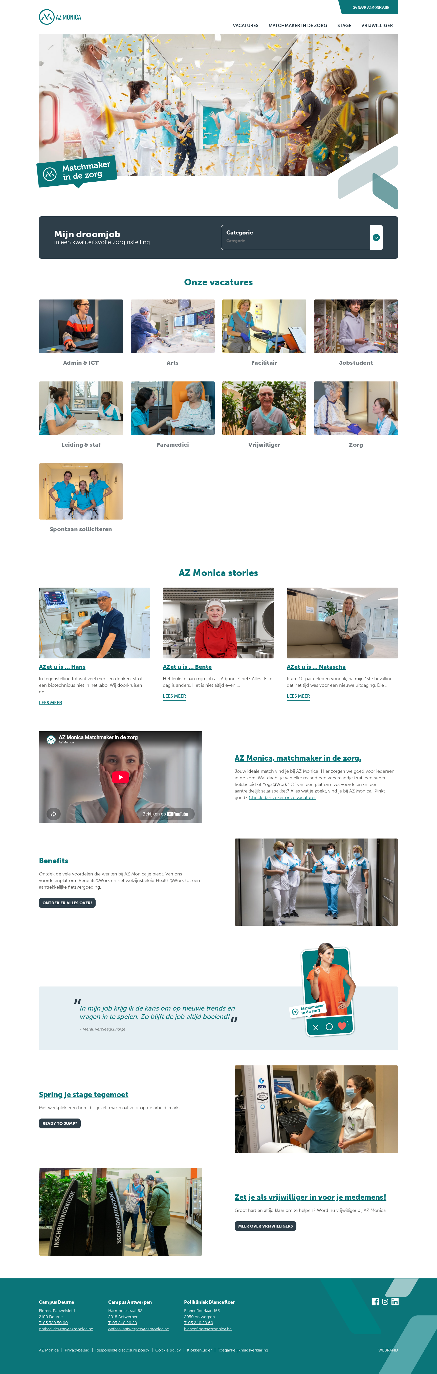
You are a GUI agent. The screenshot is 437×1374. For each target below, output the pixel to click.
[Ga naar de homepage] (60, 17)
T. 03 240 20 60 (198, 1322)
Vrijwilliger (377, 25)
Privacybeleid (77, 1350)
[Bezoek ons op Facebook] (375, 1302)
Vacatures (245, 25)
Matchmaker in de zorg (298, 25)
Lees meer (50, 702)
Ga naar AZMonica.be (371, 7)
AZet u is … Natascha (316, 666)
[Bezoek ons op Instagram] (385, 1302)
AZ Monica (49, 1350)
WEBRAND (388, 1350)
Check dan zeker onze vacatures (282, 797)
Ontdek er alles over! (67, 902)
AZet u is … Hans (62, 666)
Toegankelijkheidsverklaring (243, 1350)
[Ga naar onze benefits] (316, 882)
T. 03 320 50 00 (53, 1322)
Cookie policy (168, 1350)
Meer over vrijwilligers (265, 1226)
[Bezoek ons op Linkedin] (395, 1302)
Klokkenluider (199, 1350)
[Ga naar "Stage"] (316, 1109)
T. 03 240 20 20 (122, 1322)
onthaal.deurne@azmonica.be (66, 1328)
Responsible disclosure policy (122, 1350)
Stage (344, 25)
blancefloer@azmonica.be (208, 1328)
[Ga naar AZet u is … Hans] (94, 623)
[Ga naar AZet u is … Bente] (218, 623)
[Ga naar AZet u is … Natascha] (342, 623)
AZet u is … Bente (187, 666)
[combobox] (302, 237)
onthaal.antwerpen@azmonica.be (138, 1328)
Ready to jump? (59, 1123)
